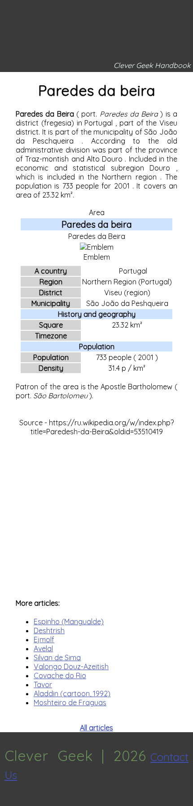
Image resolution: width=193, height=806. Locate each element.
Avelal (43, 648)
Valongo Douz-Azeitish (71, 666)
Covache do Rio (60, 675)
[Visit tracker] (8, 801)
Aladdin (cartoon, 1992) (72, 693)
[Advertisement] (96, 512)
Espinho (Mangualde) (69, 621)
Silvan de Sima (57, 657)
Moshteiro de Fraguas (70, 702)
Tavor (43, 684)
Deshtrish (49, 630)
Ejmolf (44, 639)
